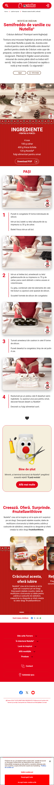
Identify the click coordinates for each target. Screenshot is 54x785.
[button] (36, 635)
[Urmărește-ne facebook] (21, 692)
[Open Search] (7, 6)
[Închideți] (50, 761)
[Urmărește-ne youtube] (33, 692)
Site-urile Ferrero (25, 636)
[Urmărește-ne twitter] (27, 692)
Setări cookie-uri (27, 772)
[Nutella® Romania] (27, 5)
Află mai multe (27, 484)
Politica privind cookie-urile (40, 700)
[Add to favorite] (27, 418)
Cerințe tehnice (22, 702)
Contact (29, 666)
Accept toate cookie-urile (27, 782)
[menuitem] (25, 641)
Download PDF (24, 161)
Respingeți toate (27, 777)
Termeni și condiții (12, 702)
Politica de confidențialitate (34, 702)
